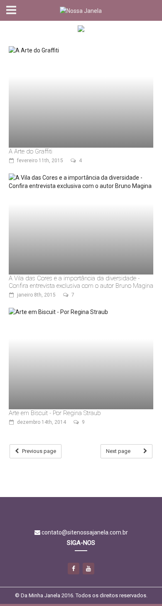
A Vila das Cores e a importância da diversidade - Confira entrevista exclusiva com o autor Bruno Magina (81, 282)
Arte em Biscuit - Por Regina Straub (55, 413)
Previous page (39, 451)
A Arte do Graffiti (30, 151)
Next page (118, 451)
